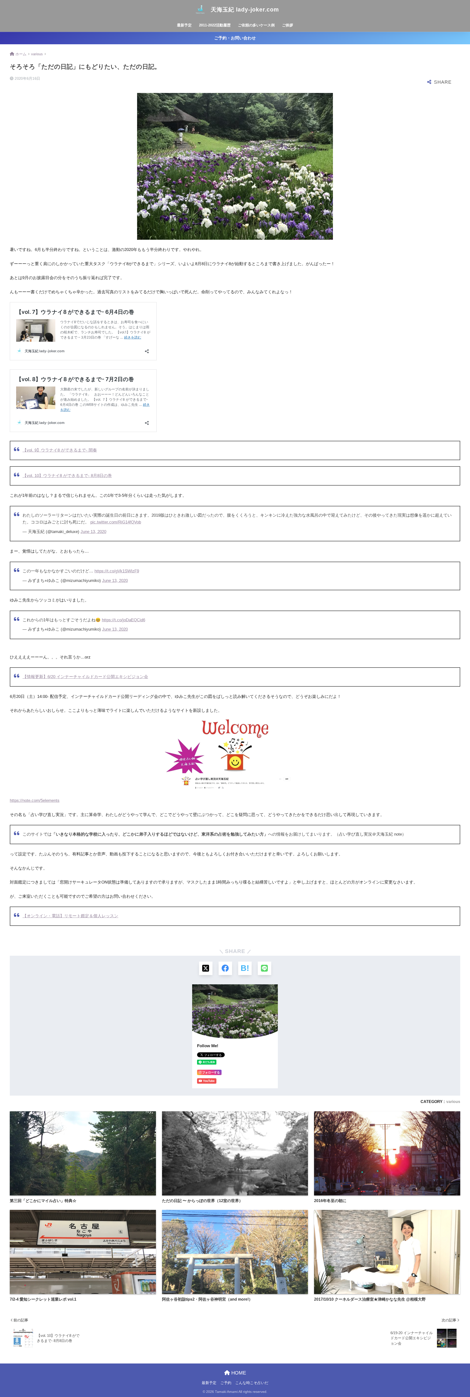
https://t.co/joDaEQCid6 (123, 620)
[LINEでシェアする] (264, 968)
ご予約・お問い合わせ (235, 38)
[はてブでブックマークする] (245, 968)
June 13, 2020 (93, 531)
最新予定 (184, 25)
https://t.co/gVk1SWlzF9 (116, 571)
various (453, 1102)
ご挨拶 (287, 25)
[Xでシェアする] (205, 968)
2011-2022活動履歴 (215, 25)
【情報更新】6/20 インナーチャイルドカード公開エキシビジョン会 (85, 676)
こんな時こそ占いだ (251, 1383)
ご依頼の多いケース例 (256, 25)
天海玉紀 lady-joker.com (244, 9)
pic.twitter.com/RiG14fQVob (115, 522)
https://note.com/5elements (34, 800)
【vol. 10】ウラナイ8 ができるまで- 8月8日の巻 (67, 475)
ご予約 (225, 1383)
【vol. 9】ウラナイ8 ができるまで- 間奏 (60, 450)
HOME (238, 1372)
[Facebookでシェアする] (225, 968)
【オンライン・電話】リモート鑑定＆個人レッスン (70, 916)
